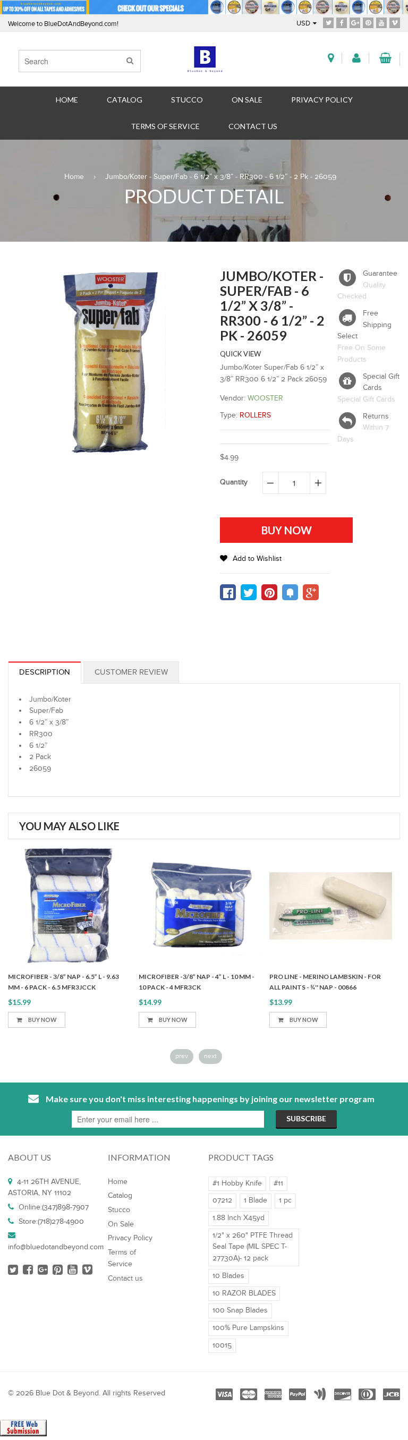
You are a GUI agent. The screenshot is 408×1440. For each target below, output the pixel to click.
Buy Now (42, 1019)
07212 (222, 1200)
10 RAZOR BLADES (244, 1293)
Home (74, 177)
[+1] (311, 592)
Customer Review (131, 672)
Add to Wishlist (257, 559)
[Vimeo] (394, 22)
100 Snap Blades (240, 1310)
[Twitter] (328, 22)
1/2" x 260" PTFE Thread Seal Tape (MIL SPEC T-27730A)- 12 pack (252, 1247)
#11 (278, 1183)
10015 (222, 1345)
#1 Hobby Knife (237, 1183)
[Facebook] (341, 22)
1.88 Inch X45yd (238, 1218)
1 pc (285, 1200)
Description (44, 672)
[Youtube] (381, 22)
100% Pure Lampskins (248, 1328)
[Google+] (355, 22)
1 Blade (255, 1200)
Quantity (234, 482)
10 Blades (228, 1276)
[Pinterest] (368, 22)
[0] (228, 592)
